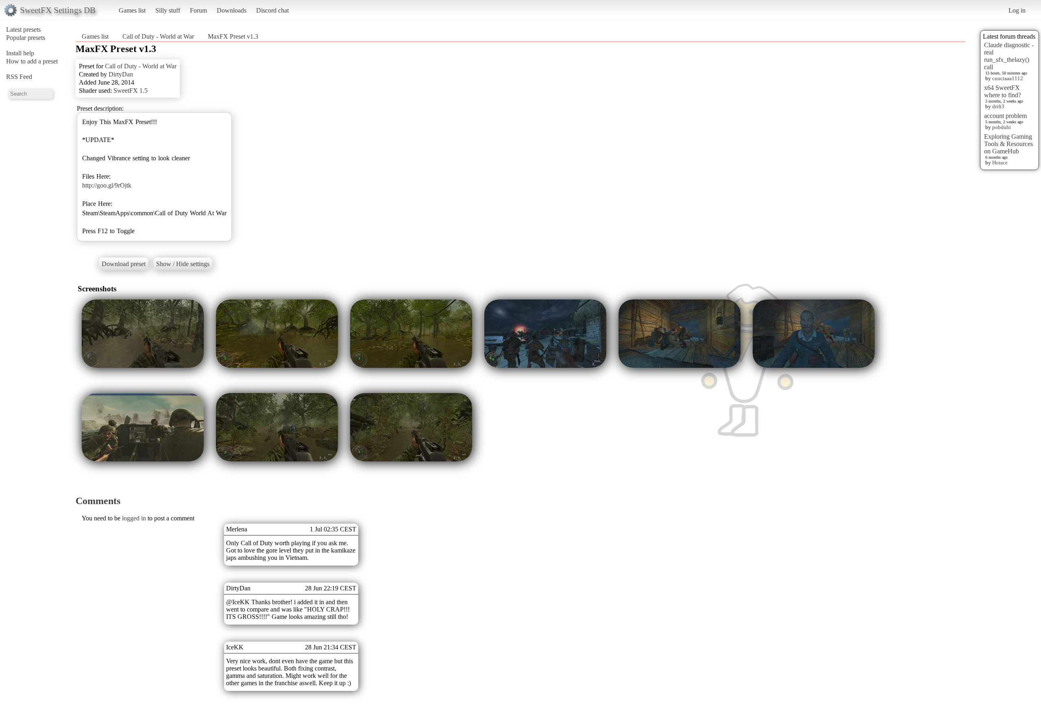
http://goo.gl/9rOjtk (106, 185)
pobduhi (1001, 127)
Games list (132, 10)
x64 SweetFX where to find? (1002, 91)
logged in (134, 518)
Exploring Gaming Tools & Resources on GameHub (1008, 144)
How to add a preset (32, 61)
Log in (1017, 10)
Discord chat (272, 10)
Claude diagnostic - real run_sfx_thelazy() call (1009, 56)
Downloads (231, 10)
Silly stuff (167, 10)
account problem (1005, 115)
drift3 (998, 106)
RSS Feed (19, 76)
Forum (198, 10)
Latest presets (23, 29)
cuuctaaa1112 (1007, 78)
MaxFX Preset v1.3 (233, 36)
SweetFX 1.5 (130, 90)
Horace (1000, 162)
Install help (20, 53)
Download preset (124, 263)
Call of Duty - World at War (158, 36)
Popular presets (25, 37)
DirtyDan (121, 74)
